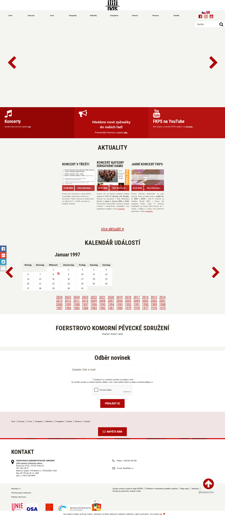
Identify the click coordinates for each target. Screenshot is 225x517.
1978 (137, 308)
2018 (128, 297)
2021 (102, 297)
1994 (111, 304)
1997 (85, 304)
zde (29, 127)
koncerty (121, 209)
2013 (59, 301)
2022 (94, 297)
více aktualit (111, 228)
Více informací (84, 188)
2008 (102, 301)
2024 (76, 297)
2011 (76, 301)
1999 (68, 304)
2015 (154, 297)
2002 (154, 301)
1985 (76, 308)
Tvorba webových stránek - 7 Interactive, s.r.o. (206, 492)
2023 (85, 297)
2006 (119, 301)
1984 (85, 308)
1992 (128, 304)
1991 (137, 304)
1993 (119, 304)
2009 (94, 301)
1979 (128, 308)
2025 (68, 297)
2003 (145, 301)
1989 (154, 304)
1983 (94, 308)
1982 (102, 308)
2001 (162, 301)
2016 (145, 297)
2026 (59, 297)
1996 (94, 304)
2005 (128, 301)
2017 (137, 297)
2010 (85, 301)
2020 (111, 297)
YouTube (189, 127)
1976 (154, 308)
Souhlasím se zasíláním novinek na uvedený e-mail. (114, 380)
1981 (111, 308)
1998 (76, 304)
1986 (68, 308)
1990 (145, 304)
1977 (145, 308)
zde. (126, 132)
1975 (162, 308)
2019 (119, 297)
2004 (137, 301)
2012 (68, 301)
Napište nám (114, 431)
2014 (162, 297)
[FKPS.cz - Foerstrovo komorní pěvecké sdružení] (112, 5)
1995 (102, 304)
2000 (59, 304)
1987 (59, 308)
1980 (119, 308)
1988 (162, 304)
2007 (111, 301)
